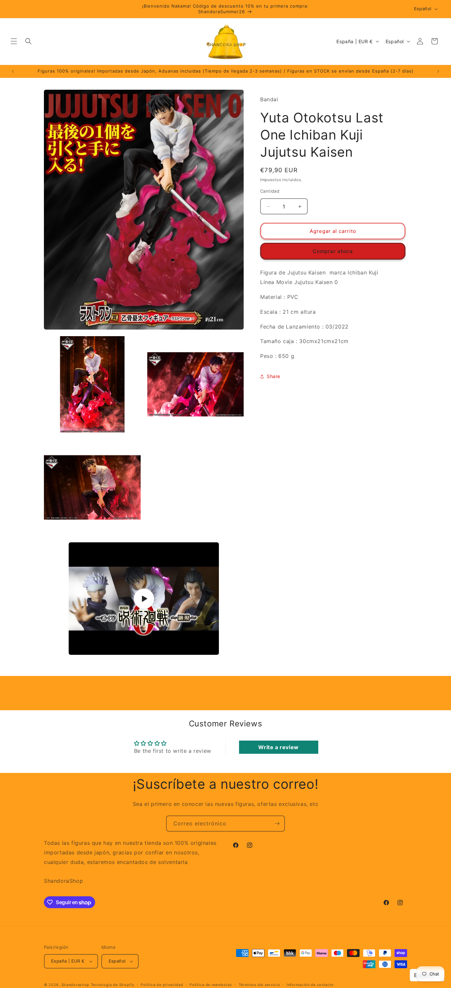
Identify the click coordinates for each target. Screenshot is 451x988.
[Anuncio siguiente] (438, 71)
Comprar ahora (333, 251)
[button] (14, 41)
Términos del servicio (259, 984)
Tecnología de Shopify (112, 984)
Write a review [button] (278, 747)
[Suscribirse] (277, 823)
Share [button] (273, 376)
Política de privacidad (162, 984)
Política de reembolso (211, 984)
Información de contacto (310, 984)
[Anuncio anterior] (13, 71)
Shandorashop (75, 984)
